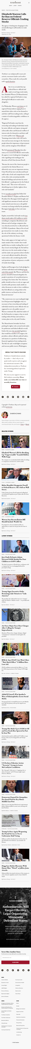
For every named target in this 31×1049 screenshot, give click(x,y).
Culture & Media (4, 979)
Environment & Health (20, 982)
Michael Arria (6, 707)
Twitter (22, 424)
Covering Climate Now (5, 1029)
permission (9, 407)
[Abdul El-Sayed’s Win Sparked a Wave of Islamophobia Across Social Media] (15, 683)
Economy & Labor (9, 449)
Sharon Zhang (6, 33)
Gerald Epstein (6, 498)
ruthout (12, 32)
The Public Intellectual (5, 1017)
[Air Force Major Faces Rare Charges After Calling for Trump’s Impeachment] (15, 615)
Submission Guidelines (20, 1017)
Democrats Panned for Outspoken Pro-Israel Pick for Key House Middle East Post (14, 799)
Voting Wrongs (4, 1023)
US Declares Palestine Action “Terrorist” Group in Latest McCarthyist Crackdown (13, 765)
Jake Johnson (6, 673)
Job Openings (19, 1032)
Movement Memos (5, 1020)
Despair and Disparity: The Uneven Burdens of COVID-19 (7, 1007)
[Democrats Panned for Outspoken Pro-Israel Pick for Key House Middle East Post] (15, 786)
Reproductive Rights (5, 993)
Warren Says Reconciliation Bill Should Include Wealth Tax (13, 520)
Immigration (18, 985)
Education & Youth (5, 982)
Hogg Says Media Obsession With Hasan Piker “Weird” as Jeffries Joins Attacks (15, 868)
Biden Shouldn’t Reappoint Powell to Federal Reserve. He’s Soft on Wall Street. (15, 487)
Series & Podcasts (4, 996)
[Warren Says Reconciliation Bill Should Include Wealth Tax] (15, 508)
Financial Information (20, 1020)
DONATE (19, 5)
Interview (4, 828)
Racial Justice (18, 991)
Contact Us (18, 1035)
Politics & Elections (12, 10)
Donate (17, 1006)
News (3, 10)
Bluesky (27, 424)
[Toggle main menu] (29, 3)
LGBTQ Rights (4, 988)
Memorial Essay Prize (20, 1025)
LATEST (15, 5)
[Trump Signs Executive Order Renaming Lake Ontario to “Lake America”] (15, 580)
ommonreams (14, 673)
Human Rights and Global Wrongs (6, 1011)
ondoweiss (13, 707)
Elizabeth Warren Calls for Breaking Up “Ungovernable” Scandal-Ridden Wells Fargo (15, 454)
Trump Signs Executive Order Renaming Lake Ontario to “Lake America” (14, 593)
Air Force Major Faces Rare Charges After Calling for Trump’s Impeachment (15, 628)
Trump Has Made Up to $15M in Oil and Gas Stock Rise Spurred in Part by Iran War (15, 730)
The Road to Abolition (5, 1014)
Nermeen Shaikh (7, 845)
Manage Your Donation (20, 1008)
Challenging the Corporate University (6, 1026)
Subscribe (18, 1014)
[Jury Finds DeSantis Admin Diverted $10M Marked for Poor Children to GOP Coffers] (15, 546)
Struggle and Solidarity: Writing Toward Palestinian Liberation (7, 1004)
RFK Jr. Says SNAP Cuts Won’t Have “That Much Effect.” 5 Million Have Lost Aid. (15, 662)
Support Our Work (19, 1011)
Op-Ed (3, 482)
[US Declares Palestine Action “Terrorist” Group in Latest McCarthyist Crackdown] (15, 752)
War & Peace (18, 993)
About (17, 1003)
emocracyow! (16, 845)
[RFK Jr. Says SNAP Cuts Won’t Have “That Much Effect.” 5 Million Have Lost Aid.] (15, 649)
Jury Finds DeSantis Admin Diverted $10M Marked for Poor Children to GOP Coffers (14, 559)
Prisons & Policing (4, 991)
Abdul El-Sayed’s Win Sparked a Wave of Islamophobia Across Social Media (15, 696)
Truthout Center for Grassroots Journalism (22, 1029)
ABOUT (10, 5)
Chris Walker (6, 605)
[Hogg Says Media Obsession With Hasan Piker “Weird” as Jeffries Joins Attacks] (15, 855)
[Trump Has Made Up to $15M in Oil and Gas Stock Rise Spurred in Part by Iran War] (15, 718)
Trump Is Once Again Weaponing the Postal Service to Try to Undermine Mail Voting (14, 833)
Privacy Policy (19, 1022)
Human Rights (4, 985)
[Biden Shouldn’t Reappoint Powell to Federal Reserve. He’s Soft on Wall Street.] (15, 474)
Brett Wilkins (6, 810)
